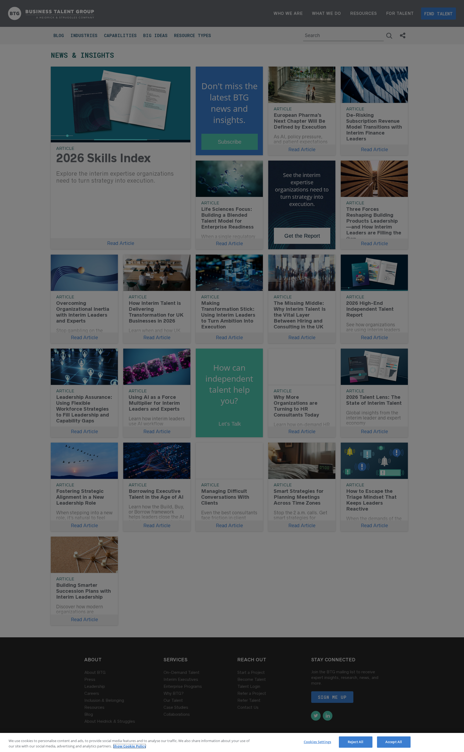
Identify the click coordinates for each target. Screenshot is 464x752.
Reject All (355, 741)
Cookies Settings (317, 741)
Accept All (393, 741)
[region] (232, 742)
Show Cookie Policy (129, 746)
